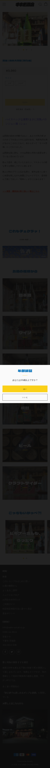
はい (25, 389)
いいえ (25, 397)
